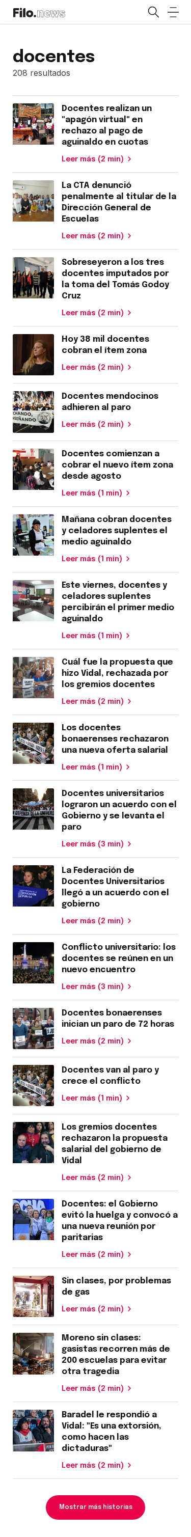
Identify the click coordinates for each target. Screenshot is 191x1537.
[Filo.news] (39, 11)
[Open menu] (173, 12)
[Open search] (153, 12)
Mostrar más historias (95, 1507)
